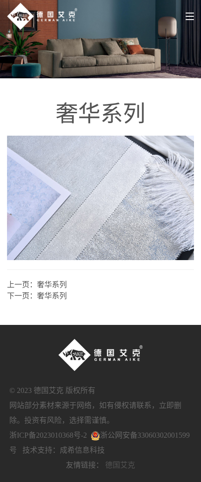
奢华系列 (52, 285)
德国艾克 (120, 465)
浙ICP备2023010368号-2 (48, 435)
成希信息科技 (82, 450)
